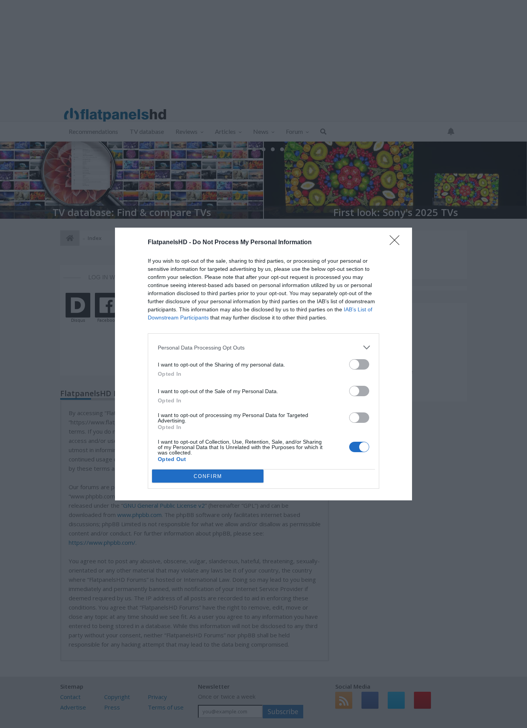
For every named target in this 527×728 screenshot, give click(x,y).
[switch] (359, 364)
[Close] (397, 242)
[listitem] (263, 347)
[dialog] (263, 364)
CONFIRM (208, 476)
